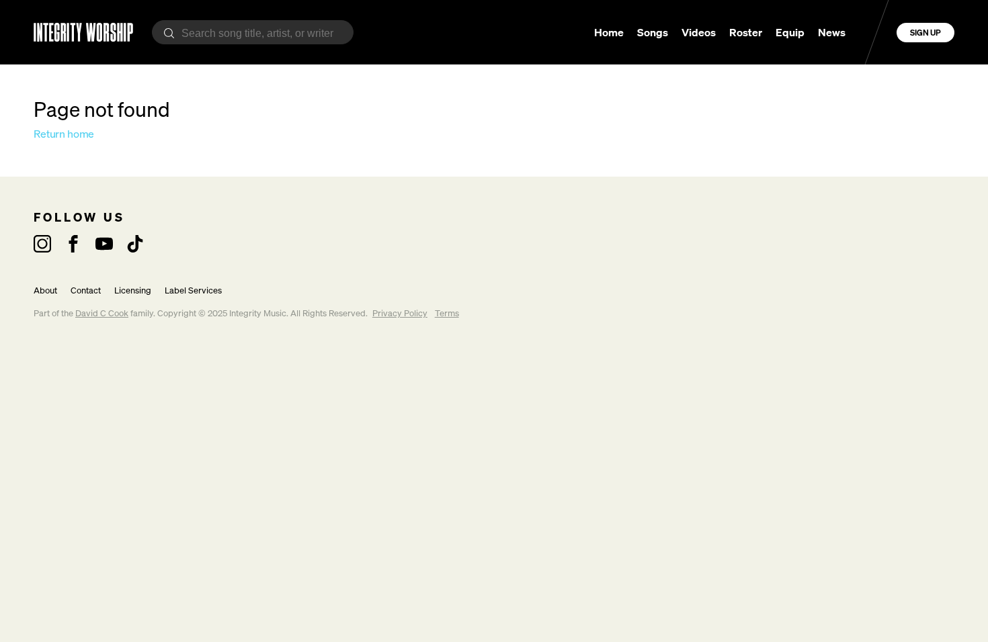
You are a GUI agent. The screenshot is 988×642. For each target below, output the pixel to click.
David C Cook (101, 313)
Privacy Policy (399, 313)
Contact (86, 290)
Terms (447, 313)
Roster (745, 32)
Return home (64, 133)
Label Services (193, 290)
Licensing (132, 290)
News (832, 32)
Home (609, 32)
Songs (652, 32)
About (45, 290)
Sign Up (925, 33)
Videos (699, 32)
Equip (790, 32)
